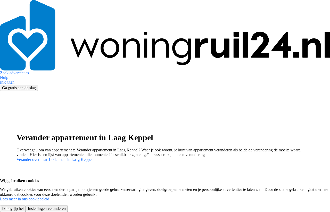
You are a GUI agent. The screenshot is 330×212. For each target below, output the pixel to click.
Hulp (4, 77)
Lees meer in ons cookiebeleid (24, 199)
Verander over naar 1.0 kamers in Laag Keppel (54, 159)
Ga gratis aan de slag (19, 88)
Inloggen (7, 82)
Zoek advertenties (14, 73)
